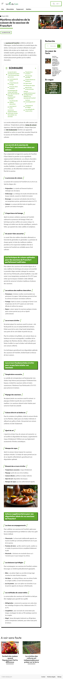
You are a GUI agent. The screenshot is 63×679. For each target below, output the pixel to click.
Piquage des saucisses (28, 76)
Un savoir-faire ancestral (13, 87)
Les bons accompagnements (30, 101)
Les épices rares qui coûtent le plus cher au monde (56, 73)
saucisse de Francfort (12, 43)
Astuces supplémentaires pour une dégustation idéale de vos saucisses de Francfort (30, 95)
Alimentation (6, 32)
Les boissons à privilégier (29, 106)
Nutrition (54, 56)
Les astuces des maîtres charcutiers (13, 102)
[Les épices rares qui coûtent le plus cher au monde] (48, 71)
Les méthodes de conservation (29, 110)
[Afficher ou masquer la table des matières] (29, 68)
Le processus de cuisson (13, 79)
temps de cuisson (31, 125)
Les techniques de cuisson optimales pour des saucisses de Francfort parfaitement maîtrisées (13, 94)
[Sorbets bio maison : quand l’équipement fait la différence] (10, 647)
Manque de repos (30, 85)
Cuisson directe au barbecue (30, 80)
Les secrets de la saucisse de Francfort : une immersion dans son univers (13, 74)
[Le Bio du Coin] (11, 3)
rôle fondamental (11, 130)
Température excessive (28, 72)
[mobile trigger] (3, 3)
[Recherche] (54, 3)
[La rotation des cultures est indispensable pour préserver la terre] (31, 647)
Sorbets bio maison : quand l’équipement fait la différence (10, 659)
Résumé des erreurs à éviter (29, 88)
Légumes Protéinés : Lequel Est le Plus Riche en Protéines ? (55, 62)
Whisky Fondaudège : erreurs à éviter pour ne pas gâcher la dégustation (53, 89)
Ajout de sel (28, 83)
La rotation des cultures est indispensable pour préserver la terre (31, 659)
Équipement (55, 67)
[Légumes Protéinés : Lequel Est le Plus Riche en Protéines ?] (48, 61)
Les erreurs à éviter (12, 107)
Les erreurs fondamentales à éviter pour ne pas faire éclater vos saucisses (13, 113)
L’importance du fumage (13, 83)
